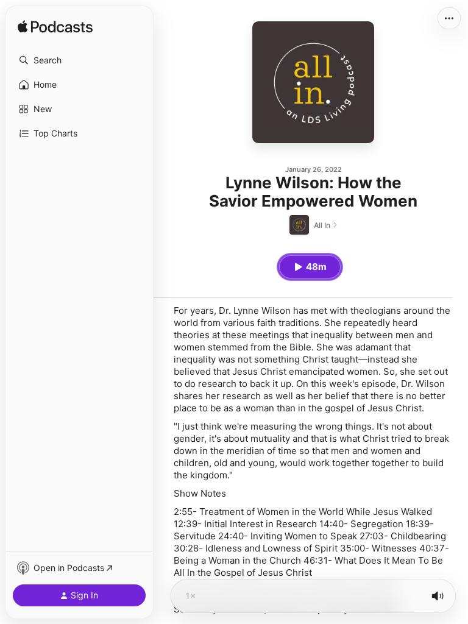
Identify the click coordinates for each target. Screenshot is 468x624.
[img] (55, 27)
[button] (79, 60)
